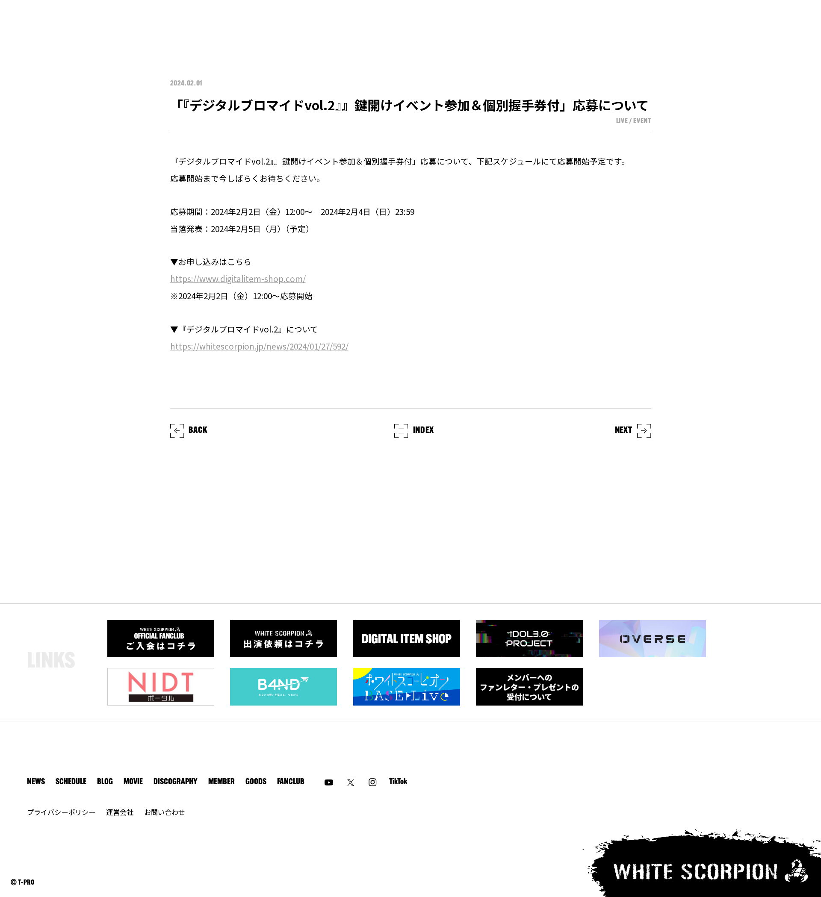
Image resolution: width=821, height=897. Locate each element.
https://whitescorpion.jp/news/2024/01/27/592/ (259, 346)
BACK (198, 430)
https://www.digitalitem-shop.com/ (238, 278)
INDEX (423, 430)
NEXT (623, 430)
